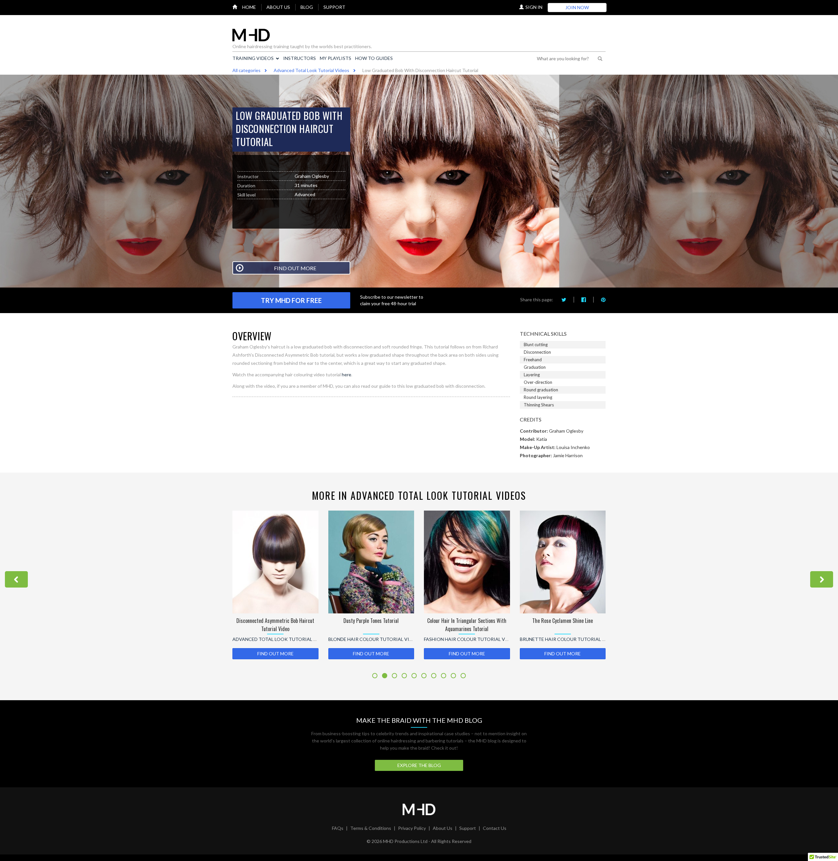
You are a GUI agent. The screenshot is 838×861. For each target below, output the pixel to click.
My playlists (335, 58)
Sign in (533, 7)
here (346, 374)
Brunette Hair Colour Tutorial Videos (474, 639)
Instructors (299, 58)
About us (278, 7)
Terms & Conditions (370, 828)
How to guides (374, 58)
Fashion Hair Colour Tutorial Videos (376, 639)
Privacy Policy (412, 828)
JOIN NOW (577, 7)
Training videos (253, 58)
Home (249, 7)
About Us (442, 828)
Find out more (275, 653)
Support (334, 7)
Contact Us (494, 828)
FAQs (337, 828)
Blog (307, 7)
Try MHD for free (291, 300)
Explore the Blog (419, 765)
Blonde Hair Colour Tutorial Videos (279, 639)
